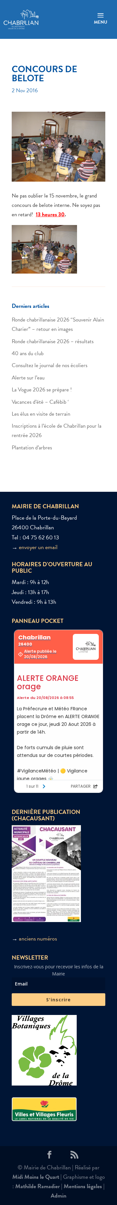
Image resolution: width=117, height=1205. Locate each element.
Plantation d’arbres (32, 448)
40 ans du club (28, 353)
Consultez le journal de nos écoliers (49, 365)
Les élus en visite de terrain (41, 414)
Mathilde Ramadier (37, 1186)
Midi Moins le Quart (35, 1176)
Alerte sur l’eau (28, 378)
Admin (58, 1195)
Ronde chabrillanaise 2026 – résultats (53, 341)
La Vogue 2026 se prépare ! (42, 390)
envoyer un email (38, 547)
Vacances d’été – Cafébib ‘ (40, 402)
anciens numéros (38, 938)
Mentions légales (83, 1186)
